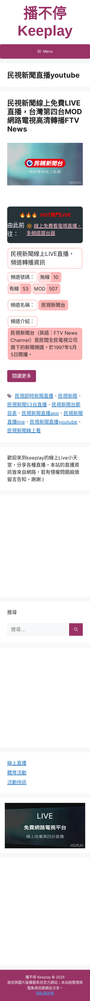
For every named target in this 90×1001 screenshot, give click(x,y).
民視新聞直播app (40, 413)
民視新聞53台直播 (27, 405)
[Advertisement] (45, 545)
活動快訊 (16, 782)
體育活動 (16, 773)
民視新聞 (67, 396)
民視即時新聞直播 (34, 396)
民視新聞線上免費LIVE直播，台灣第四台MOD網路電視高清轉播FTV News (44, 116)
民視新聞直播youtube (53, 422)
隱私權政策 (45, 993)
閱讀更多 (21, 376)
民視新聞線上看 (24, 431)
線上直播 (16, 763)
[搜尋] (76, 629)
